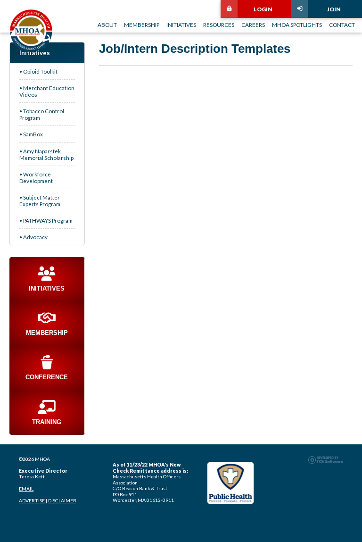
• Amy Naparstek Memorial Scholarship (46, 154)
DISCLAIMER (62, 500)
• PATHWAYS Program (46, 220)
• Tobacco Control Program (41, 114)
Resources (218, 24)
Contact (342, 24)
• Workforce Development (36, 177)
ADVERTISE (32, 500)
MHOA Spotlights (297, 24)
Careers (253, 24)
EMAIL (26, 489)
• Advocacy (33, 236)
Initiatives (181, 24)
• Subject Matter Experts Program (39, 200)
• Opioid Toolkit (38, 71)
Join (334, 9)
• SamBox (31, 134)
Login (263, 9)
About (107, 24)
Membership (141, 24)
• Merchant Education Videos (46, 91)
